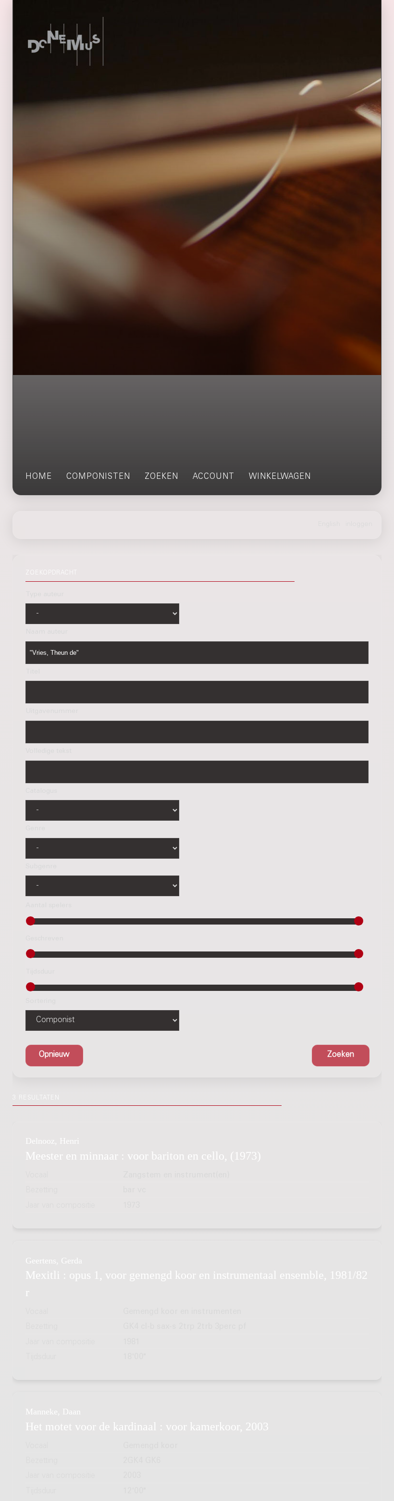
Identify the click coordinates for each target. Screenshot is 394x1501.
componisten (98, 477)
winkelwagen (280, 477)
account (213, 477)
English (329, 524)
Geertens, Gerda (53, 1260)
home (38, 477)
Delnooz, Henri (52, 1141)
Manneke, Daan (53, 1411)
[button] (340, 1055)
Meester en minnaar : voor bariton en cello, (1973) (143, 1156)
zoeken (161, 477)
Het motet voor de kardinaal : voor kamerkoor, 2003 (147, 1426)
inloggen (358, 524)
